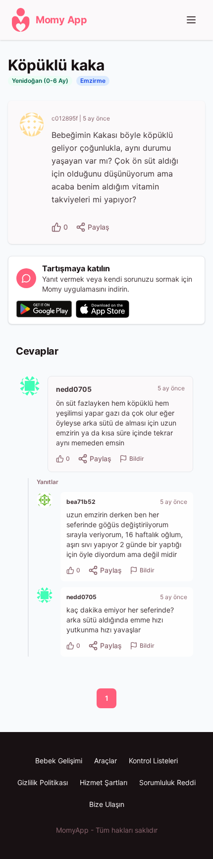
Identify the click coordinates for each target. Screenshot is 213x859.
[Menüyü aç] (191, 20)
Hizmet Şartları (103, 782)
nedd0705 (74, 389)
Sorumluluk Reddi (167, 782)
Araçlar (105, 760)
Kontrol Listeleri (153, 760)
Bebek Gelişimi (58, 760)
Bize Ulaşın (106, 804)
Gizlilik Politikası (42, 782)
